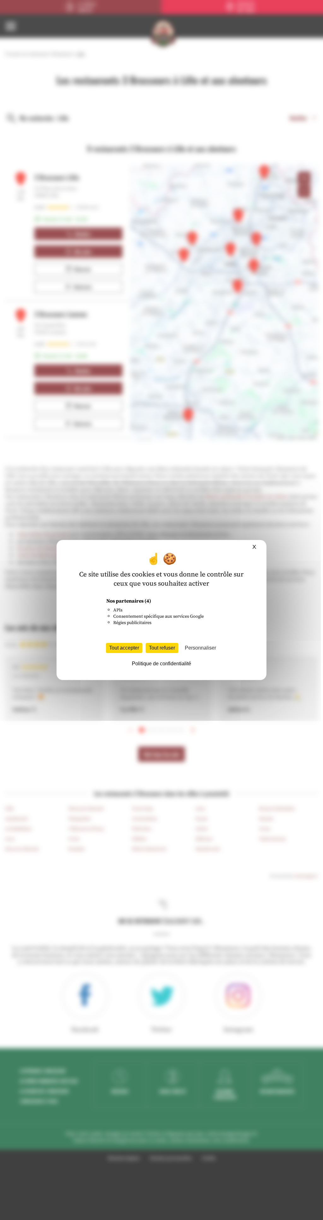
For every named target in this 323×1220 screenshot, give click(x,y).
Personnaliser (200, 647)
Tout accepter (124, 647)
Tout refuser (162, 647)
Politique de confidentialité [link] (161, 663)
